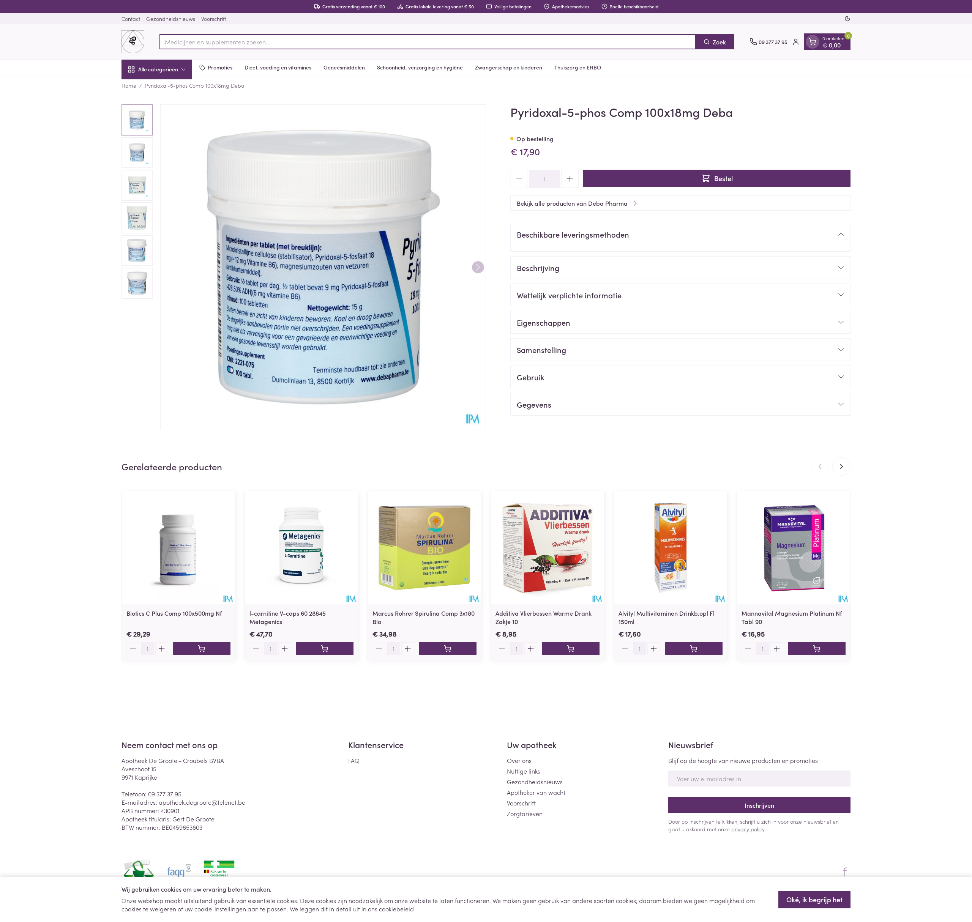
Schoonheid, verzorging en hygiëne (420, 67)
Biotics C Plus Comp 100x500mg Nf (174, 613)
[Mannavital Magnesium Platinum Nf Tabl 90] (793, 547)
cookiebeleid (396, 909)
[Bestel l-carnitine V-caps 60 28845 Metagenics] (324, 648)
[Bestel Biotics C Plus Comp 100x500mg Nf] (201, 648)
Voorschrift (213, 18)
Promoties (220, 67)
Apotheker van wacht (536, 792)
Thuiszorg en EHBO (577, 67)
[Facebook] (844, 872)
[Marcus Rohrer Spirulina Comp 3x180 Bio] (424, 547)
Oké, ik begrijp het (814, 899)
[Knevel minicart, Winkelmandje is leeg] (812, 42)
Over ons (519, 760)
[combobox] (427, 41)
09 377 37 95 (164, 794)
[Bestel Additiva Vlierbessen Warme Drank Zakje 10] (571, 648)
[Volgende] (478, 267)
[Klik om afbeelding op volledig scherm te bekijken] (323, 267)
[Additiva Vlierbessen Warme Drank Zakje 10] (547, 547)
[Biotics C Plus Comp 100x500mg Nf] (178, 547)
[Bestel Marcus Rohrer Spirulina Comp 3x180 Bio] (448, 648)
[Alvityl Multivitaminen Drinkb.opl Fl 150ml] (670, 547)
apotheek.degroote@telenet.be (202, 802)
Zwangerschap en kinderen (508, 67)
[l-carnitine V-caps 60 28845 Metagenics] (301, 547)
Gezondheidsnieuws (170, 18)
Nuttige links (523, 771)
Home (129, 85)
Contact (131, 18)
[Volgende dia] (841, 466)
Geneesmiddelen (344, 67)
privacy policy (747, 829)
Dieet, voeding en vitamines (278, 67)
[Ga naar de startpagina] (133, 41)
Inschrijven (759, 805)
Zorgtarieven (525, 813)
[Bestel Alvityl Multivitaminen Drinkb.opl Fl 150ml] (694, 648)
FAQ (354, 760)
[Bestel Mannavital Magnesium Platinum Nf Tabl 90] (817, 648)
